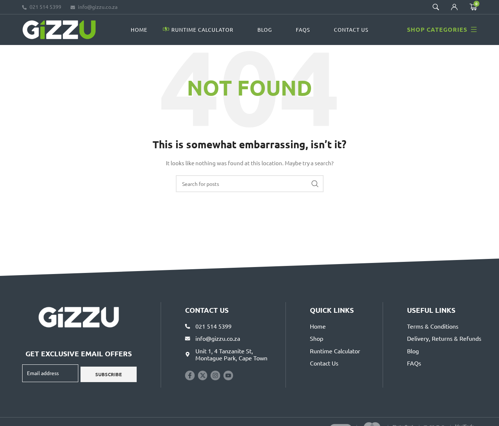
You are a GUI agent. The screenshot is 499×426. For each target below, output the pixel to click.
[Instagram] (215, 375)
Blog (264, 29)
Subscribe (108, 374)
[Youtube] (228, 375)
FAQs (303, 29)
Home (139, 29)
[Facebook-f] (190, 375)
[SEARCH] (315, 183)
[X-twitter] (203, 375)
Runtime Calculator (202, 29)
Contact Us (351, 29)
